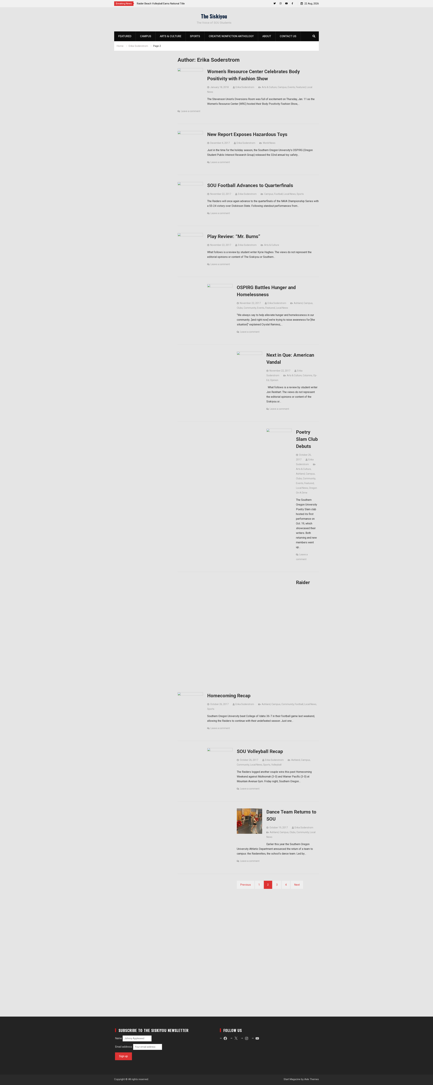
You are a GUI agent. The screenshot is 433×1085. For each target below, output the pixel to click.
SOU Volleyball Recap (260, 751)
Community (250, 307)
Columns (307, 375)
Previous (245, 884)
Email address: (124, 1046)
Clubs (240, 307)
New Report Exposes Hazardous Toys (247, 134)
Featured (124, 36)
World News (269, 143)
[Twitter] (275, 3)
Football (278, 194)
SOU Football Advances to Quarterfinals (250, 185)
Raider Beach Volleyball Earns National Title (161, 3)
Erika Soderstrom (245, 87)
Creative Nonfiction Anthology (231, 36)
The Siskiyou (214, 16)
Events (291, 87)
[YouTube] (286, 3)
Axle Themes (311, 1079)
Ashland (298, 303)
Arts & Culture (170, 36)
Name (118, 1038)
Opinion (274, 380)
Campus (145, 36)
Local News (290, 194)
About (266, 36)
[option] (167, 3)
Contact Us (288, 36)
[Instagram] (280, 3)
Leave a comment (190, 111)
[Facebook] (292, 3)
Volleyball (276, 764)
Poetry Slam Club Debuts (307, 439)
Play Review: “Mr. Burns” (233, 236)
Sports (195, 36)
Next (297, 884)
